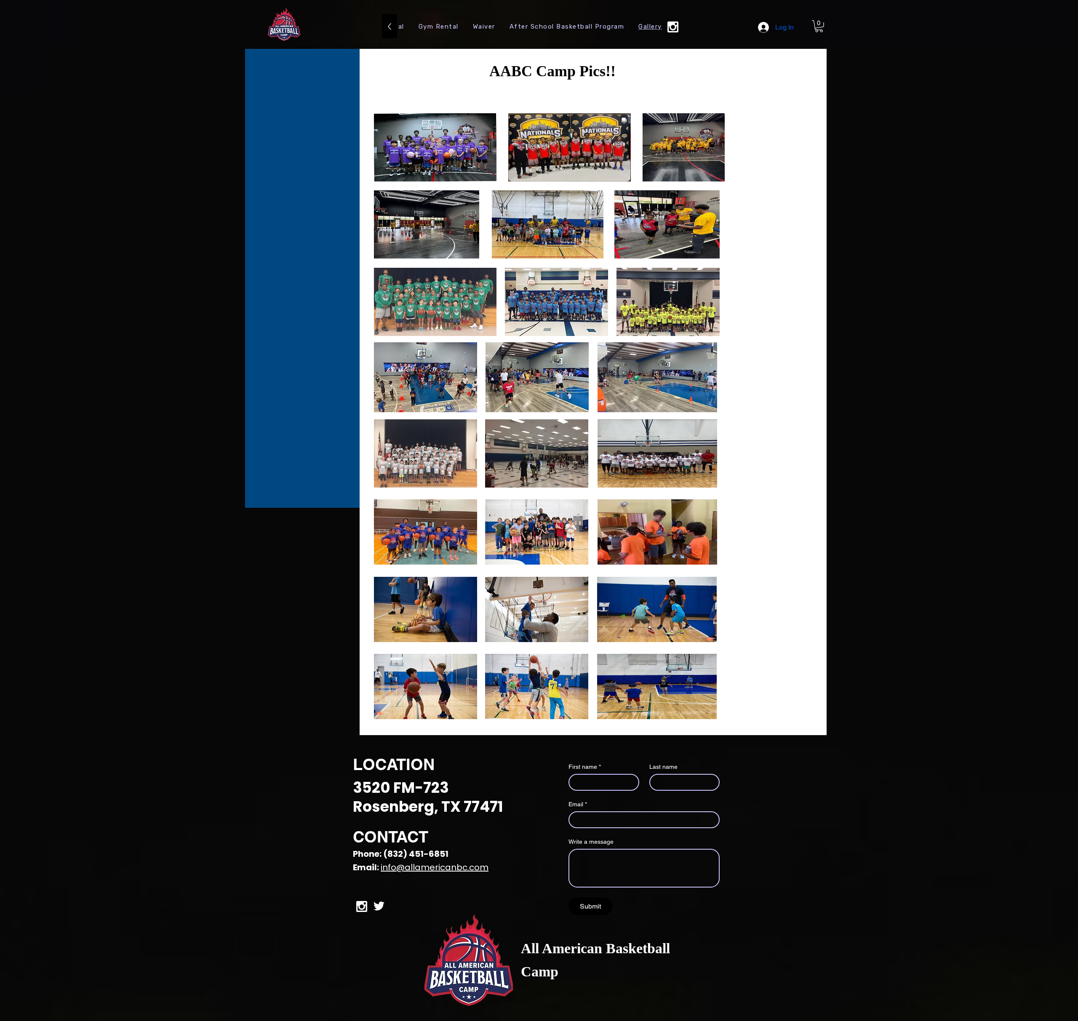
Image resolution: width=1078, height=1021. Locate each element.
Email (577, 804)
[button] (819, 26)
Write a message (591, 841)
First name (584, 766)
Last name (663, 766)
